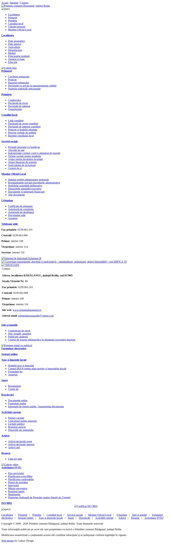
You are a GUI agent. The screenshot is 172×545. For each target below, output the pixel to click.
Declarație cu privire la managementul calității (32, 85)
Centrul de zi (15, 168)
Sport (71, 517)
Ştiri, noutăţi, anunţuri (19, 333)
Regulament (14, 386)
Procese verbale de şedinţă (22, 132)
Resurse (135, 517)
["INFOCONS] (10, 265)
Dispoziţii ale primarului (21, 430)
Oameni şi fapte (16, 59)
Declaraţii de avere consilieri (23, 123)
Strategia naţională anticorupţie (24, 88)
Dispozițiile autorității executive (24, 188)
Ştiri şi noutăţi (139, 514)
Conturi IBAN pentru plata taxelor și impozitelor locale (37, 368)
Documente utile (17, 215)
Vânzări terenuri (16, 26)
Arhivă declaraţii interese (21, 444)
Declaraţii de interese (19, 106)
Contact (24, 2)
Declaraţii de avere (18, 103)
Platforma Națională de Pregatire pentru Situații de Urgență (39, 497)
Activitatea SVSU (154, 517)
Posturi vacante (16, 417)
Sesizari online (25, 517)
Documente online (18, 400)
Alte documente (16, 194)
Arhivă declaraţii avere (20, 441)
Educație (12, 62)
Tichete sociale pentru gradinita (24, 156)
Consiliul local (15, 23)
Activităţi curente (104, 517)
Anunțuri (13, 218)
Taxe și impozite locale (51, 517)
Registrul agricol (17, 427)
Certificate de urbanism (20, 206)
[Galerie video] (9, 464)
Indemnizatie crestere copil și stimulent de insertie (34, 153)
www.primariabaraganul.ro (27, 310)
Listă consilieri (16, 120)
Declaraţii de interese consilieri (24, 126)
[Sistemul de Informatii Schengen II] (21, 258)
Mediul (12, 53)
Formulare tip (15, 371)
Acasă (4, 2)
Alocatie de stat (16, 150)
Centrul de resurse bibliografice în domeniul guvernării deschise (41, 339)
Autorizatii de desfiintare (21, 212)
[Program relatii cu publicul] (16, 345)
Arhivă (122, 517)
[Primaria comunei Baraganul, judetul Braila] (25, 5)
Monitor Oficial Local (19, 29)
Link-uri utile (15, 458)
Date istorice (14, 44)
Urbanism (122, 514)
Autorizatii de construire (21, 209)
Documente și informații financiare (26, 191)
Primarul (12, 17)
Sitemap (14, 2)
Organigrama (15, 109)
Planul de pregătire (18, 482)
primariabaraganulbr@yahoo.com (36, 315)
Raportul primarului (18, 82)
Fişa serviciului (16, 473)
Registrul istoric (16, 491)
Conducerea (14, 100)
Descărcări (84, 517)
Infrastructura (15, 50)
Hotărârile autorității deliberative (25, 185)
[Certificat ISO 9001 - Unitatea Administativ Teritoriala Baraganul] (86, 506)
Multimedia (14, 494)
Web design (7, 540)
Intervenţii (13, 485)
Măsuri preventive (17, 488)
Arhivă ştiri (14, 447)
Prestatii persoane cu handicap (24, 147)
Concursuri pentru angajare (22, 420)
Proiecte (12, 79)
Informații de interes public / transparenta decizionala (36, 406)
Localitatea (14, 14)
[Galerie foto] (9, 67)
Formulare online (17, 403)
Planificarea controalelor (21, 479)
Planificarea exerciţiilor (20, 476)
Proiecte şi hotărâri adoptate (22, 129)
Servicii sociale (75, 514)
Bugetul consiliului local (21, 135)
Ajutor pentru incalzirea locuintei (25, 159)
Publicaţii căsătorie (18, 336)
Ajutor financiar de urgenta (22, 162)
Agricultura (14, 47)
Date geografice (16, 41)
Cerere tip (13, 389)
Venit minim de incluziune (22, 165)
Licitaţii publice (16, 424)
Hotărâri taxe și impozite (21, 365)
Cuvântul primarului (18, 76)
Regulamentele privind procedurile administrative (34, 182)
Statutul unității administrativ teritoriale (28, 179)
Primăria (12, 20)
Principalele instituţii (19, 56)
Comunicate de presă (19, 330)
